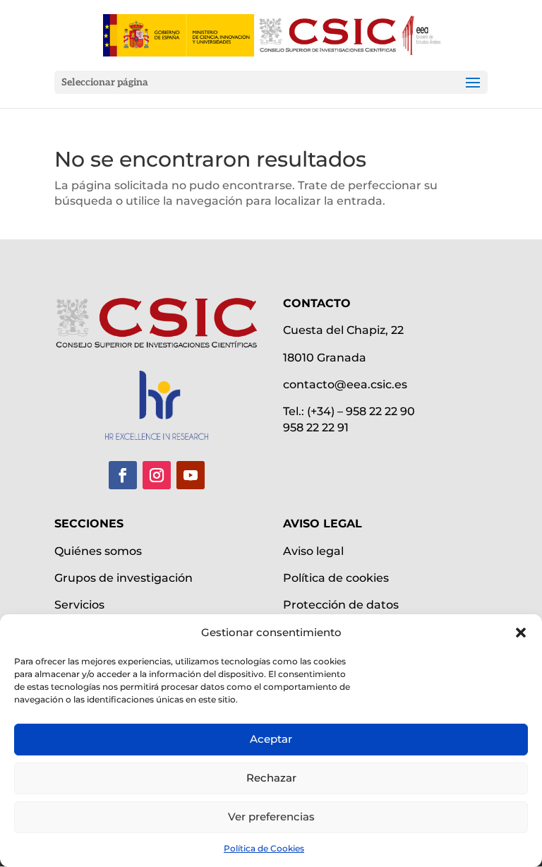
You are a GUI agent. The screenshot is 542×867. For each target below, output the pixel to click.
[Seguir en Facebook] (123, 475)
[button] (521, 633)
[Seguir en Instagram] (157, 475)
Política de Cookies (264, 848)
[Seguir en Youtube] (190, 475)
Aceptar (271, 739)
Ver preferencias (271, 816)
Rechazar (271, 777)
